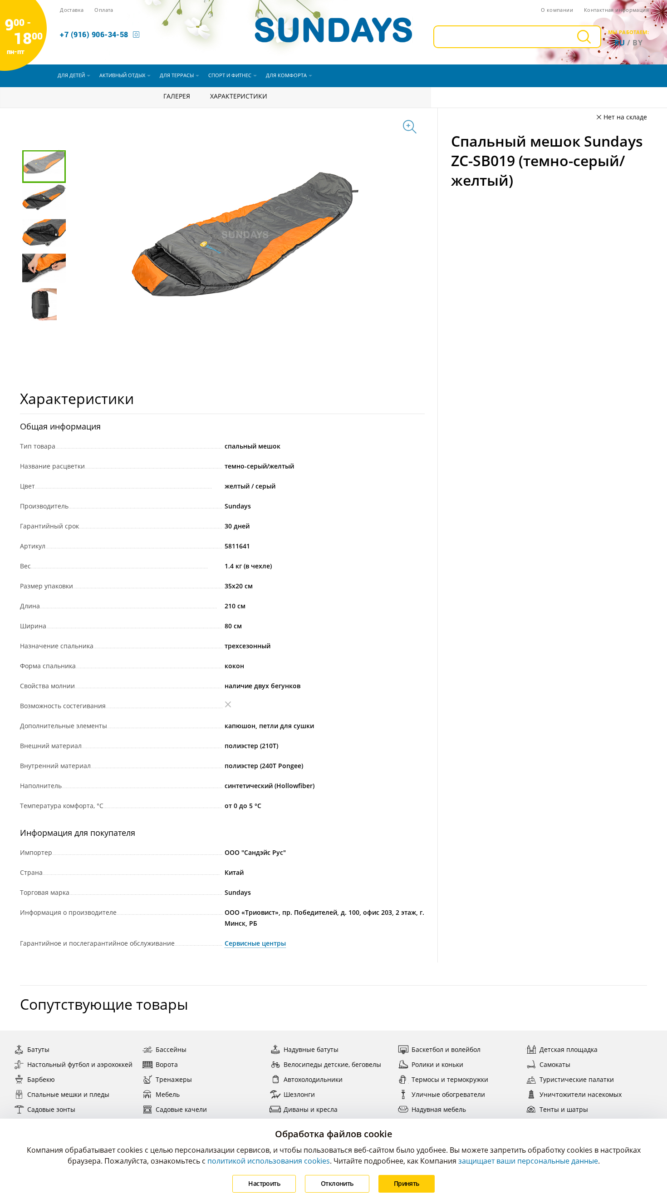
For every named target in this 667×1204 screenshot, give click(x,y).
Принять (406, 1183)
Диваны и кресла (311, 1109)
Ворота (167, 1064)
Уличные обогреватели (448, 1094)
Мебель (168, 1094)
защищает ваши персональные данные (528, 1161)
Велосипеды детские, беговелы (332, 1064)
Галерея (176, 96)
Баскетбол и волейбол (446, 1049)
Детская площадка (568, 1049)
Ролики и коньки (437, 1064)
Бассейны (171, 1049)
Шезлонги (299, 1094)
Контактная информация (616, 9)
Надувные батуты (311, 1049)
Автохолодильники (313, 1079)
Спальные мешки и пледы (68, 1094)
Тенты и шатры (563, 1109)
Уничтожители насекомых (580, 1094)
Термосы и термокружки (450, 1079)
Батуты (38, 1049)
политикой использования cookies (268, 1161)
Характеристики (238, 96)
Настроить (264, 1183)
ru (619, 43)
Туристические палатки (576, 1079)
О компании (557, 9)
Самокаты (554, 1064)
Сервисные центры (255, 943)
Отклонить (337, 1183)
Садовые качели (181, 1109)
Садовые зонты (51, 1109)
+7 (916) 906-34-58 (94, 34)
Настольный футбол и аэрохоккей (79, 1064)
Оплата (103, 9)
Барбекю (41, 1079)
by (637, 43)
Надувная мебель (439, 1109)
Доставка (71, 9)
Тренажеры (174, 1079)
